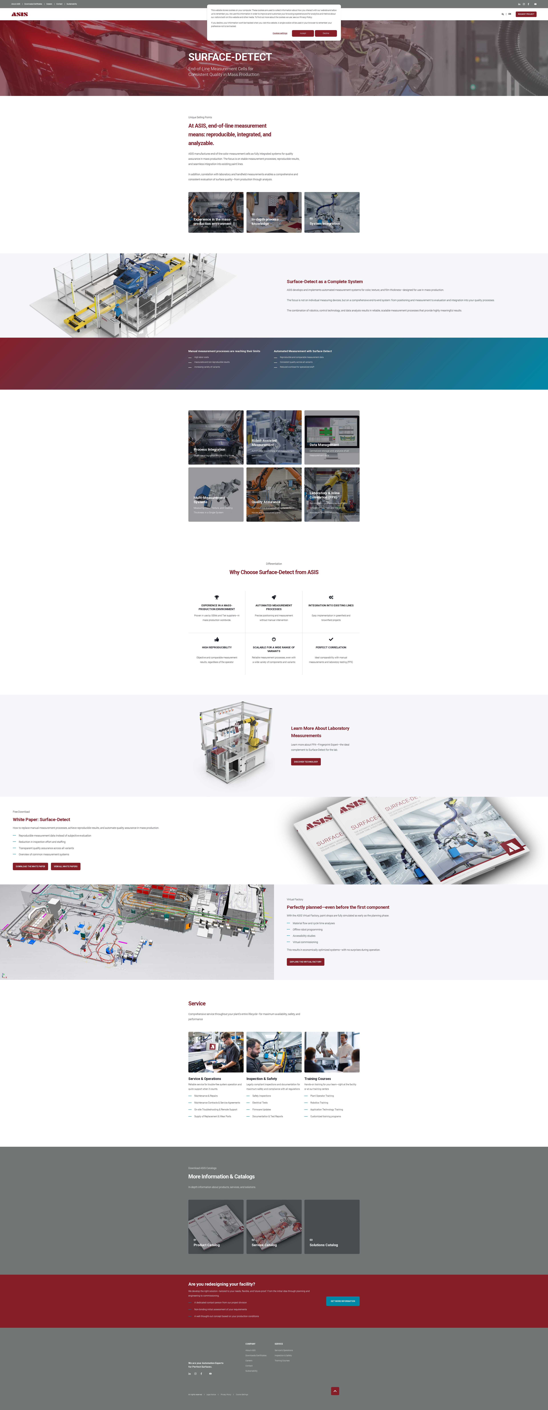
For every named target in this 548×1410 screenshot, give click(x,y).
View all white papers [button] (65, 866)
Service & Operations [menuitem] (284, 1350)
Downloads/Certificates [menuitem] (255, 1355)
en (509, 14)
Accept (303, 33)
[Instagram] (523, 4)
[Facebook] (528, 4)
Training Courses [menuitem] (282, 1360)
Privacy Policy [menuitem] (226, 1394)
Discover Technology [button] (306, 762)
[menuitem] (15, 4)
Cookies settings (280, 33)
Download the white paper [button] (30, 866)
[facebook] (201, 1373)
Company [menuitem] (250, 1344)
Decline (326, 33)
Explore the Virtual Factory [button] (305, 962)
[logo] (196, 1350)
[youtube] (209, 1373)
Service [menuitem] (279, 1344)
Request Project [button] (526, 14)
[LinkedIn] (520, 4)
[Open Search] (503, 14)
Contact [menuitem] (249, 1366)
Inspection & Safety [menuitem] (283, 1355)
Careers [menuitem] (248, 1360)
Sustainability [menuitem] (251, 1371)
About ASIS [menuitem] (250, 1350)
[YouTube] (535, 4)
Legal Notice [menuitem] (211, 1394)
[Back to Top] (335, 1391)
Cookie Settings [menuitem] (242, 1394)
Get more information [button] (343, 1301)
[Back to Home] (19, 14)
